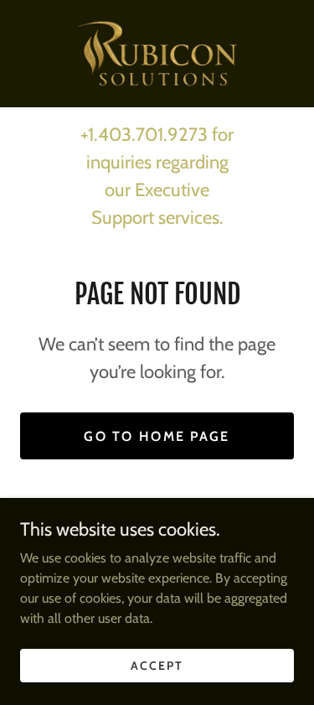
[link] (157, 53)
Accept (157, 664)
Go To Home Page (156, 436)
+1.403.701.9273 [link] (144, 134)
